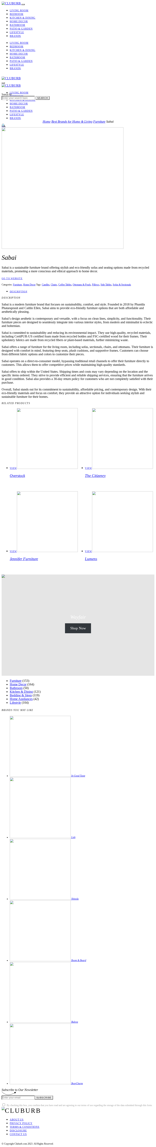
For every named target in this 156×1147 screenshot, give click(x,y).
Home (47, 121)
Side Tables (106, 284)
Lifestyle (17, 32)
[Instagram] (12, 75)
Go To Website (12, 278)
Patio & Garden (21, 28)
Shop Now (78, 628)
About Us (17, 1119)
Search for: (7, 94)
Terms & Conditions (24, 1127)
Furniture (99, 121)
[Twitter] (7, 75)
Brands (15, 36)
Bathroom (17, 25)
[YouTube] (22, 1140)
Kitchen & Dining (22, 17)
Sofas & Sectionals (122, 284)
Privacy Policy (21, 1123)
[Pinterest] (17, 75)
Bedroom (16, 14)
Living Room (19, 10)
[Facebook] (3, 75)
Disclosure (18, 1130)
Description (18, 291)
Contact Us (18, 1134)
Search (42, 98)
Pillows (95, 284)
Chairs (54, 284)
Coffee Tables (65, 284)
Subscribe (43, 1097)
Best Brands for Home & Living (71, 121)
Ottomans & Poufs (82, 284)
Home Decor (19, 21)
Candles (46, 284)
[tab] (82, 291)
